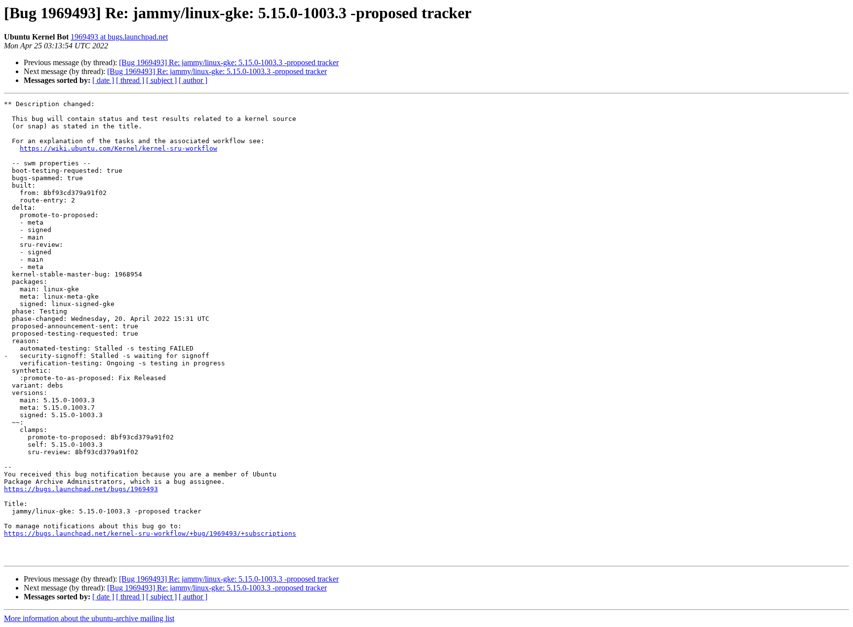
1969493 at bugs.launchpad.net (119, 37)
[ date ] (103, 80)
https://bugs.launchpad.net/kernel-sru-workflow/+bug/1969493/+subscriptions (150, 533)
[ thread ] (130, 80)
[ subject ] (161, 80)
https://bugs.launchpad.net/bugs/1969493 (81, 489)
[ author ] (193, 80)
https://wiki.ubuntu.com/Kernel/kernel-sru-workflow (118, 148)
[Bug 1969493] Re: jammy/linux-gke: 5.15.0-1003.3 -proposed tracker (229, 62)
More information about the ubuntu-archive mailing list (89, 618)
